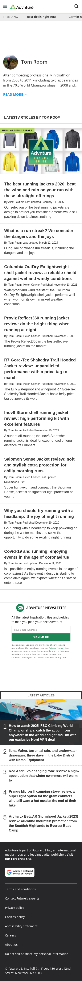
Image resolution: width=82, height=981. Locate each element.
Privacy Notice (56, 647)
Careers (10, 935)
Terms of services (52, 644)
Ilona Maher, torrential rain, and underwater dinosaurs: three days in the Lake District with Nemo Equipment (43, 755)
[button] (5, 6)
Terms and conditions (20, 889)
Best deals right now (41, 17)
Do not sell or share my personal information (36, 954)
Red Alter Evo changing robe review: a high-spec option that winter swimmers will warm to (44, 775)
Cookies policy (15, 917)
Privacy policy (14, 908)
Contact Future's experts (22, 898)
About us (11, 945)
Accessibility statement (21, 926)
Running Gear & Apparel (17, 130)
